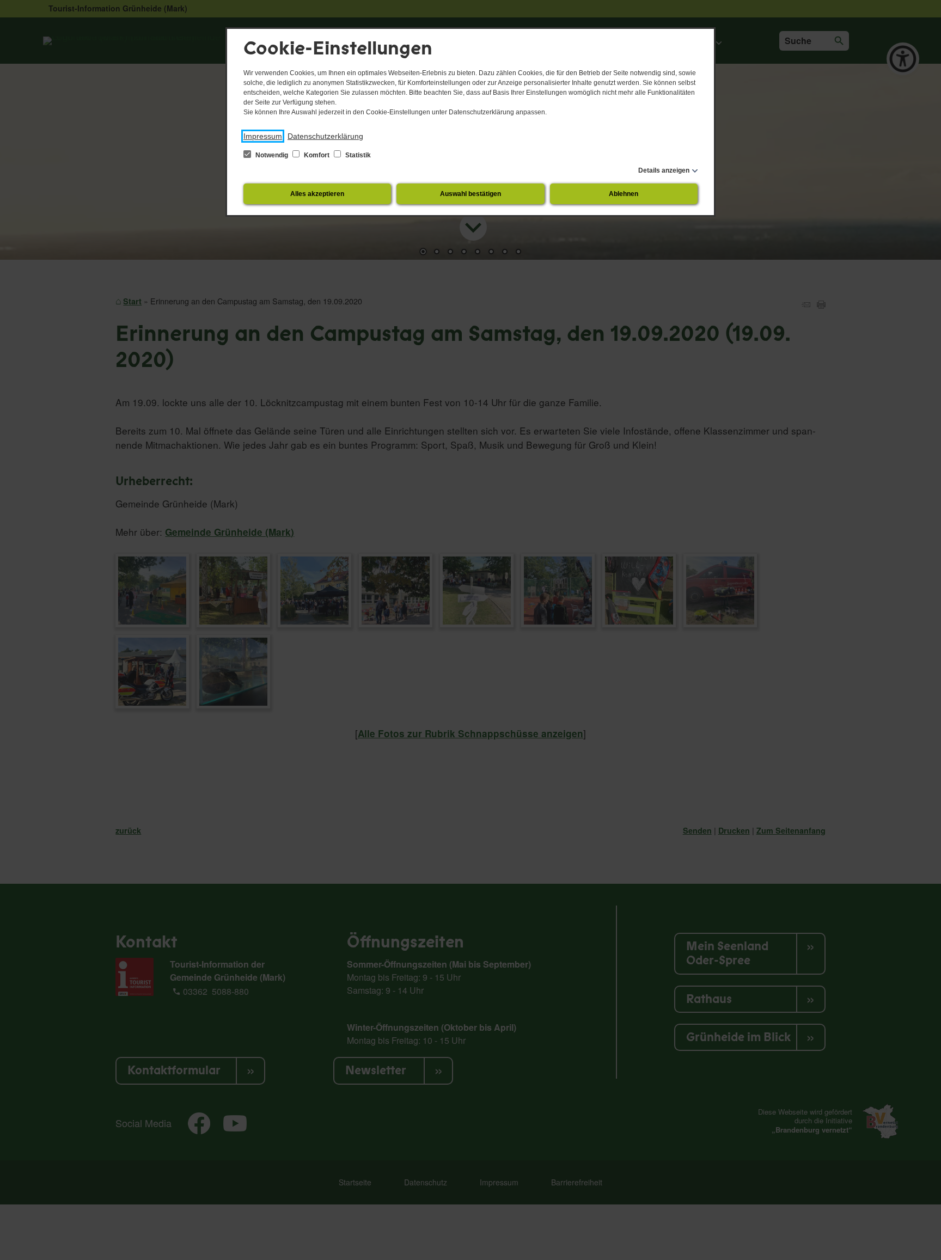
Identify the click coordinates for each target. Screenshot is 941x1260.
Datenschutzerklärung (325, 136)
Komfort (316, 155)
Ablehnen (623, 194)
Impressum (262, 136)
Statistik (357, 155)
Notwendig (272, 155)
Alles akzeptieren (317, 194)
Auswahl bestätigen (470, 194)
